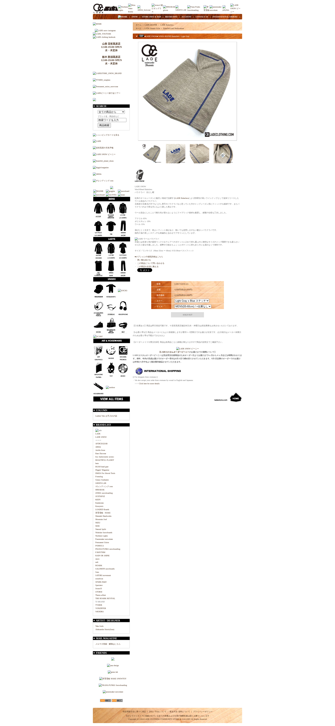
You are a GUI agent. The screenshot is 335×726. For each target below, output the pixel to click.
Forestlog (99, 476)
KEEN (97, 500)
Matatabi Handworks (103, 516)
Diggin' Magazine (102, 470)
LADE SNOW (101, 437)
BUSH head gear (101, 467)
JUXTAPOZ (100, 496)
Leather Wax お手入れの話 (106, 416)
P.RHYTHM (100, 552)
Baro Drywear (100, 453)
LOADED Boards (102, 509)
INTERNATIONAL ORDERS (224, 17)
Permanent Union (102, 542)
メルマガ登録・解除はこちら (108, 644)
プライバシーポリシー (202, 711)
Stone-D (98, 588)
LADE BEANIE (151, 25)
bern (97, 463)
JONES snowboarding (104, 493)
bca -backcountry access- (104, 457)
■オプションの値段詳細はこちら (149, 257)
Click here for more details (149, 383)
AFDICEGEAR (101, 444)
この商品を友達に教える (148, 266)
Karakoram (99, 503)
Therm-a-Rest (100, 595)
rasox (97, 559)
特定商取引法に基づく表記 (134, 711)
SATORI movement (103, 575)
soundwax (99, 579)
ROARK (98, 565)
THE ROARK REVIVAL (105, 598)
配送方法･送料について (180, 711)
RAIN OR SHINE (102, 556)
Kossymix (99, 506)
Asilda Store (100, 450)
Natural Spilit (100, 529)
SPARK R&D (100, 582)
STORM (98, 592)
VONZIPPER (100, 608)
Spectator (99, 585)
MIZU (97, 523)
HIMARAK (99, 490)
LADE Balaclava (166, 25)
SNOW (135, 17)
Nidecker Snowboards (103, 532)
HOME (124, 17)
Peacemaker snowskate (104, 539)
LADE (97, 434)
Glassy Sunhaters (102, 480)
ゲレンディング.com (104, 486)
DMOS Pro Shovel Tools (105, 473)
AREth (98, 447)
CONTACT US (202, 17)
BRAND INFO (171, 17)
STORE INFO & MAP (151, 17)
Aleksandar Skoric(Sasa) (104, 629)
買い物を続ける (144, 260)
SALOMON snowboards (105, 569)
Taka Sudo (99, 626)
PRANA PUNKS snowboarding (107, 549)
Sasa (97, 572)
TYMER (98, 605)
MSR (97, 526)
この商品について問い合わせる (150, 263)
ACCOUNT (186, 17)
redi (96, 562)
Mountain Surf (101, 519)
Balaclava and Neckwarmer (173, 28)
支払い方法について (158, 711)
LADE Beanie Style (152, 28)
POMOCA (99, 546)
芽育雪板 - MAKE (103, 513)
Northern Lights (101, 536)
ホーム (139, 25)
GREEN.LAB (100, 483)
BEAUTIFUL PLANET (104, 460)
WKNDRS (99, 612)
